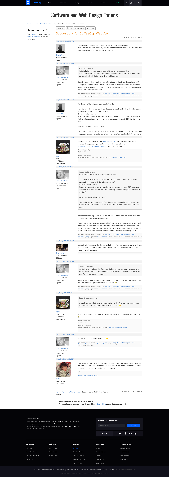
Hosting (76, 3)
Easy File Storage (78, 455)
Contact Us (29, 459)
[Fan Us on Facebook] (125, 434)
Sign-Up (133, 425)
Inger (58, 156)
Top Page (37, 469)
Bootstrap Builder (102, 95)
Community (100, 444)
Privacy (105, 469)
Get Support (84, 469)
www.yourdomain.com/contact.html (91, 146)
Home (29, 24)
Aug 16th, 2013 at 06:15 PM (65, 167)
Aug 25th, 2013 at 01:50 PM (65, 334)
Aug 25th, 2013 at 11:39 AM (65, 261)
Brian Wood (60, 55)
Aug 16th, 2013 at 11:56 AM (65, 100)
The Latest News (31, 452)
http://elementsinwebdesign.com (88, 375)
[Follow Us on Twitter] (120, 434)
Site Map (111, 469)
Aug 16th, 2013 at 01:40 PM (65, 137)
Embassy (99, 455)
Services (76, 444)
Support (89, 3)
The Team (29, 448)
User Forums (100, 459)
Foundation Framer (83, 95)
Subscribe (80, 28)
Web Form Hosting (79, 459)
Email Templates (125, 452)
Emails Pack (53, 448)
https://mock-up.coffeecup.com (118, 157)
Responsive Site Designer (112, 93)
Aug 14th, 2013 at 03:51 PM (65, 41)
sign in (34, 34)
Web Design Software (73, 469)
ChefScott (60, 253)
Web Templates (125, 448)
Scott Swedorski (62, 77)
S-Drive (75, 448)
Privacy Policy (91, 473)
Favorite (91, 28)
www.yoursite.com (109, 141)
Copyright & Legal (95, 469)
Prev (125, 38)
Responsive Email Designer (128, 93)
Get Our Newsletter (32, 455)
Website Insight (45, 24)
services (64, 424)
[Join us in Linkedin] (135, 434)
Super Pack (53, 455)
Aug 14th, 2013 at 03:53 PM (65, 63)
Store (103, 3)
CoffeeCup (30, 444)
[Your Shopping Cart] (126, 3)
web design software (52, 424)
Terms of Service (102, 473)
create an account (33, 37)
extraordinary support (71, 426)
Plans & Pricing (77, 463)
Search (61, 28)
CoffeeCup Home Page (48, 469)
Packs (50, 3)
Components (124, 459)
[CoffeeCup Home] (37, 3)
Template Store (125, 444)
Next (138, 38)
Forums (35, 24)
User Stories (100, 463)
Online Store (61, 469)
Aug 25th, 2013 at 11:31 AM (65, 241)
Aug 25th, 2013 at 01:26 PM (65, 293)
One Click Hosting (78, 452)
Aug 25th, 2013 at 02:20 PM (65, 359)
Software (63, 3)
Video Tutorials (101, 452)
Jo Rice (58, 379)
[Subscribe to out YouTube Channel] (130, 434)
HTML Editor (116, 3)
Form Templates (125, 455)
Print (70, 28)
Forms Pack (53, 452)
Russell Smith (60, 114)
